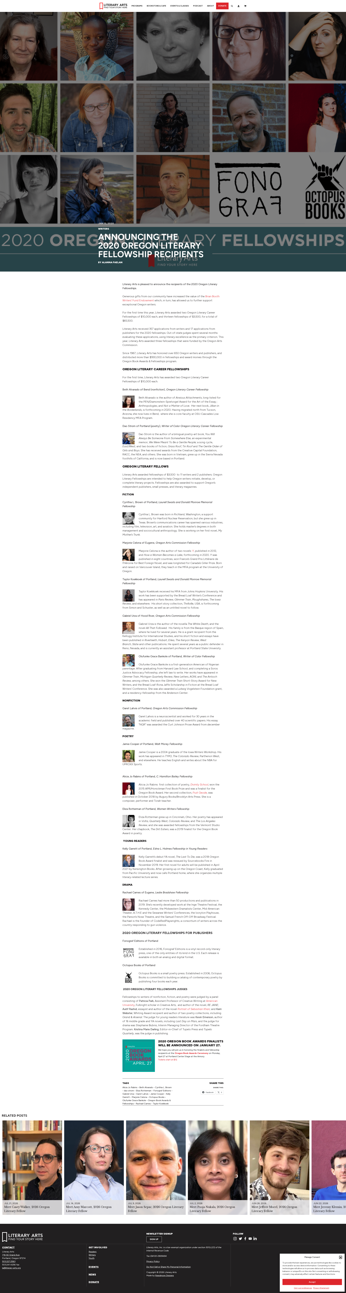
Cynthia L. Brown (163, 1087)
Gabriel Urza (128, 1094)
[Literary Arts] (113, 6)
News (92, 1274)
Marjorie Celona (139, 1097)
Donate (222, 6)
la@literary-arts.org (11, 1268)
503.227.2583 (8, 1261)
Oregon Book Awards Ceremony (191, 1053)
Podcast (198, 6)
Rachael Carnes (143, 1103)
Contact (8, 1247)
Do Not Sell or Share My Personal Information (168, 1267)
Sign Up (154, 1239)
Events (94, 1266)
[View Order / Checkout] (245, 6)
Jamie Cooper (157, 1094)
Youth (91, 1258)
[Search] (232, 6)
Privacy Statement (321, 1288)
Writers (103, 228)
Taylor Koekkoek (161, 1103)
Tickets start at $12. (167, 1059)
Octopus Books (156, 1097)
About (210, 6)
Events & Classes (179, 6)
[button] (340, 1257)
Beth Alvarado (146, 1087)
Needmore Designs (164, 1275)
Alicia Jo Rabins (129, 1087)
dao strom (129, 1090)
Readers (93, 1251)
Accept (312, 1282)
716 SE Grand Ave (11, 1255)
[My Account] (238, 6)
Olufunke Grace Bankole (134, 1100)
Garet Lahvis (142, 1094)
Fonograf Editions (162, 1090)
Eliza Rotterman (143, 1090)
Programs (137, 6)
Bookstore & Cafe (156, 6)
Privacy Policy (153, 1261)
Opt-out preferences (303, 1288)
